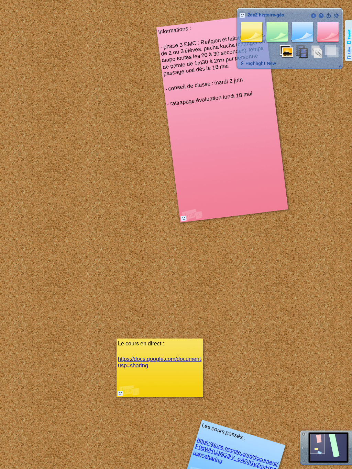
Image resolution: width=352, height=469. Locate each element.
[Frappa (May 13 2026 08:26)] (183, 218)
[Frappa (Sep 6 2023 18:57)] (120, 393)
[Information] (313, 16)
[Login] (328, 16)
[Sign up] (336, 16)
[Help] (321, 16)
